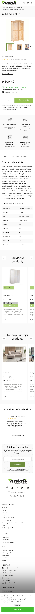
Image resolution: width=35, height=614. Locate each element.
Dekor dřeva (23, 220)
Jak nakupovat (6, 553)
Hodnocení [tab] (14, 157)
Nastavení (17, 605)
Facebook (7, 487)
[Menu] (32, 3)
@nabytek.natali (28, 487)
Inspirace (5, 513)
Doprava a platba (7, 550)
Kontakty (4, 508)
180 (20, 228)
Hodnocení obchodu (8, 518)
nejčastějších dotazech (9, 109)
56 (20, 232)
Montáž (4, 558)
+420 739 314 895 (19, 496)
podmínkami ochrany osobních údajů (17, 470)
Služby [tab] (24, 157)
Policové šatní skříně (25, 208)
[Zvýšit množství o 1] (12, 100)
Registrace (5, 540)
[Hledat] (24, 2)
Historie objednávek (8, 542)
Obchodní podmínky (8, 520)
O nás (4, 510)
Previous (4, 257)
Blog (3, 515)
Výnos (4, 560)
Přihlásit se (17, 464)
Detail (8, 397)
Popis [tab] (5, 157)
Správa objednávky (8, 528)
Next (31, 257)
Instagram (17, 487)
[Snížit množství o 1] (4, 100)
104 (20, 224)
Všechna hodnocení (21, 59)
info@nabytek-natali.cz (19, 492)
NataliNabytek (12, 487)
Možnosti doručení (11, 92)
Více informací (21, 602)
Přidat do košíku (23, 100)
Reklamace (5, 555)
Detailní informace (7, 74)
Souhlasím (17, 609)
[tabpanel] (14, 295)
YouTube (22, 487)
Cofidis (4, 107)
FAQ (3, 525)
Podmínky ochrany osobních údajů (12, 523)
